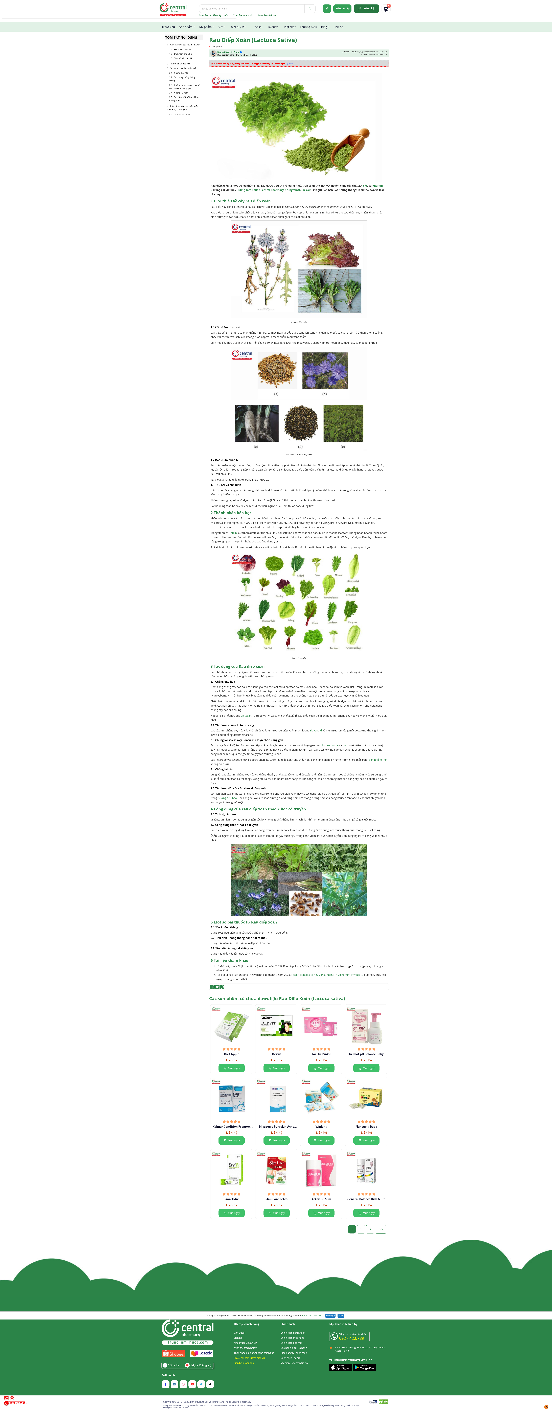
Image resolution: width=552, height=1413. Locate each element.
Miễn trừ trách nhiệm (245, 1347)
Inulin (233, 533)
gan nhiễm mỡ (378, 759)
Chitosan (246, 715)
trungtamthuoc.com (298, 190)
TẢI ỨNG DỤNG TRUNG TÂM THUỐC (350, 1360)
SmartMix (232, 1199)
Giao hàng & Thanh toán (293, 1352)
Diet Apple (231, 1054)
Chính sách (287, 1324)
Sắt (365, 185)
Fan (175, 1365)
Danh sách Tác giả (290, 1357)
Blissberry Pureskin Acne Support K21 (276, 1126)
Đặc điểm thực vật (182, 49)
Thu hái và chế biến (183, 58)
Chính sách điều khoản (292, 1332)
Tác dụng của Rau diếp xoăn (183, 68)
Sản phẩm (186, 27)
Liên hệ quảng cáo (244, 1363)
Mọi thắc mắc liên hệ (343, 1324)
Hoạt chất (289, 27)
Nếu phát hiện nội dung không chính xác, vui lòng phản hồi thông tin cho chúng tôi (253, 63)
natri (345, 745)
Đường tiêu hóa (227, 798)
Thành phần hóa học (180, 63)
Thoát (340, 1315)
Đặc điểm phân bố (183, 54)
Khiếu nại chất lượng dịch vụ (249, 1357)
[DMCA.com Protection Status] (383, 1402)
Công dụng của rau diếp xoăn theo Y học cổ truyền (182, 108)
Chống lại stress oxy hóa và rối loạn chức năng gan (184, 87)
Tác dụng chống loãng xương (182, 79)
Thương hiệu (308, 27)
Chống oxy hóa (181, 72)
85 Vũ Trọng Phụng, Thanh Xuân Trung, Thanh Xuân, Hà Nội (360, 1349)
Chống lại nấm (181, 92)
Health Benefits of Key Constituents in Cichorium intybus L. (327, 974)
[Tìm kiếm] (309, 8)
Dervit (276, 1054)
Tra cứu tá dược (267, 15)
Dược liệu (256, 27)
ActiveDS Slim (321, 1199)
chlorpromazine (329, 745)
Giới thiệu (239, 1332)
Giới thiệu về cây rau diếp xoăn (185, 44)
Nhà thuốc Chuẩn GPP (246, 1342)
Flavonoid (316, 730)
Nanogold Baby (366, 1126)
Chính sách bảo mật (312, 1315)
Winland (321, 1126)
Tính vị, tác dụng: (182, 114)
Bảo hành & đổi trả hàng (293, 1347)
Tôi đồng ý (330, 1315)
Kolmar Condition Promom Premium (232, 1126)
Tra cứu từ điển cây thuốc (214, 15)
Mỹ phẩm (205, 27)
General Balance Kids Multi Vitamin (366, 1199)
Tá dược (273, 27)
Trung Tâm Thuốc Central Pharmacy (260, 190)
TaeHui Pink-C (321, 1054)
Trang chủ (168, 27)
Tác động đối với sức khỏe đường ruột (184, 99)
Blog (324, 27)
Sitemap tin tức (300, 1363)
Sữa (220, 27)
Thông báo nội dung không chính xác (254, 1352)
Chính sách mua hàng (292, 1337)
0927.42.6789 (351, 1338)
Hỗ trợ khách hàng (246, 1324)
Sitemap (285, 1363)
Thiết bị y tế (237, 27)
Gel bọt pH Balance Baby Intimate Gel (366, 1054)
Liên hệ (338, 27)
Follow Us (168, 1375)
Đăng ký (369, 8)
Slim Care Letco (277, 1199)
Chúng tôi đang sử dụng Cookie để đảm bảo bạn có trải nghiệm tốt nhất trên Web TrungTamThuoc (264, 1315)
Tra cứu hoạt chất (243, 15)
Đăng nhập (342, 8)
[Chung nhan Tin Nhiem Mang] (373, 1402)
